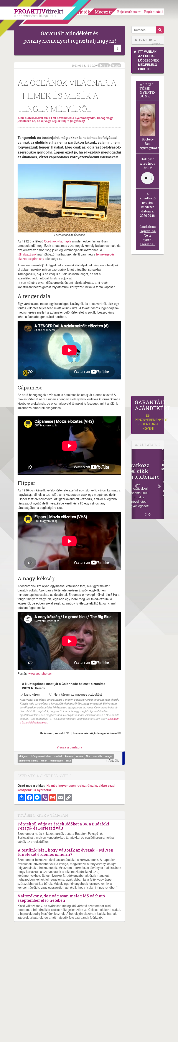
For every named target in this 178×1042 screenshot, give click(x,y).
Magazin (104, 12)
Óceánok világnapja (57, 241)
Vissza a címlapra (69, 747)
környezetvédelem (41, 756)
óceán (79, 756)
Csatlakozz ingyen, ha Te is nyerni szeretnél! (148, 235)
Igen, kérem (32, 694)
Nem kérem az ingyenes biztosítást (78, 694)
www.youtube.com (40, 673)
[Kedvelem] (67, 733)
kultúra (69, 756)
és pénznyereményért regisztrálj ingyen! (147, 415)
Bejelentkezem (129, 12)
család (58, 756)
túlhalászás (56, 760)
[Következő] (161, 484)
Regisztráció (153, 12)
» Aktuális (112, 760)
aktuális (98, 756)
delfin (44, 760)
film (88, 756)
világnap (24, 756)
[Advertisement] (147, 326)
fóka (68, 760)
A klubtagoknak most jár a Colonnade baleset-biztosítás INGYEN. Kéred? (63, 685)
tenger (108, 756)
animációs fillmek (28, 760)
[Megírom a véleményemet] (119, 733)
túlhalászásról (27, 254)
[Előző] (134, 484)
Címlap (155, 44)
